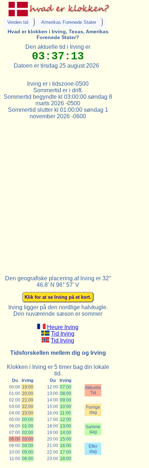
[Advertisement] (74, 194)
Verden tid (17, 22)
